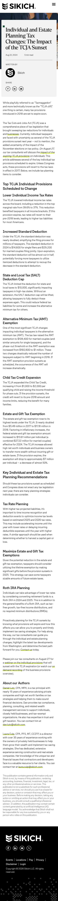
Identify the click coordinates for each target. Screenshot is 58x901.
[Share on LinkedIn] (14, 88)
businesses (13, 133)
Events (9, 859)
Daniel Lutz (8, 687)
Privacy (40, 859)
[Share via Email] (21, 88)
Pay (31, 859)
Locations (21, 859)
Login (23, 864)
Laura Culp (8, 733)
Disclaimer (11, 864)
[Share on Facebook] (8, 88)
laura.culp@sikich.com (30, 766)
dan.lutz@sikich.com (14, 724)
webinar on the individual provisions (24, 662)
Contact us (26, 649)
